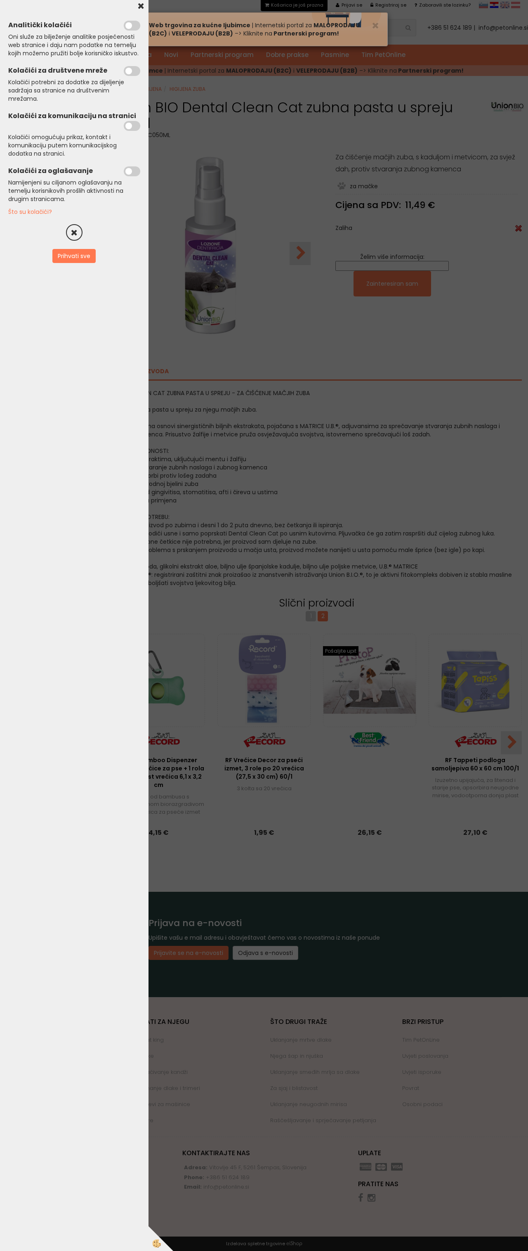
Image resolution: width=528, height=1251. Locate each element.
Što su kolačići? (30, 212)
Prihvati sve (74, 256)
